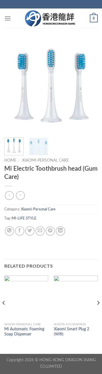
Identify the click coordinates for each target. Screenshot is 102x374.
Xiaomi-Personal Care (45, 160)
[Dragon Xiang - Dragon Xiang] (51, 18)
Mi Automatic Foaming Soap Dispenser (24, 331)
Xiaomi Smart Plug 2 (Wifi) (71, 331)
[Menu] (7, 18)
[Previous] (13, 86)
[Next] (89, 86)
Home (10, 160)
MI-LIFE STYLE (24, 218)
